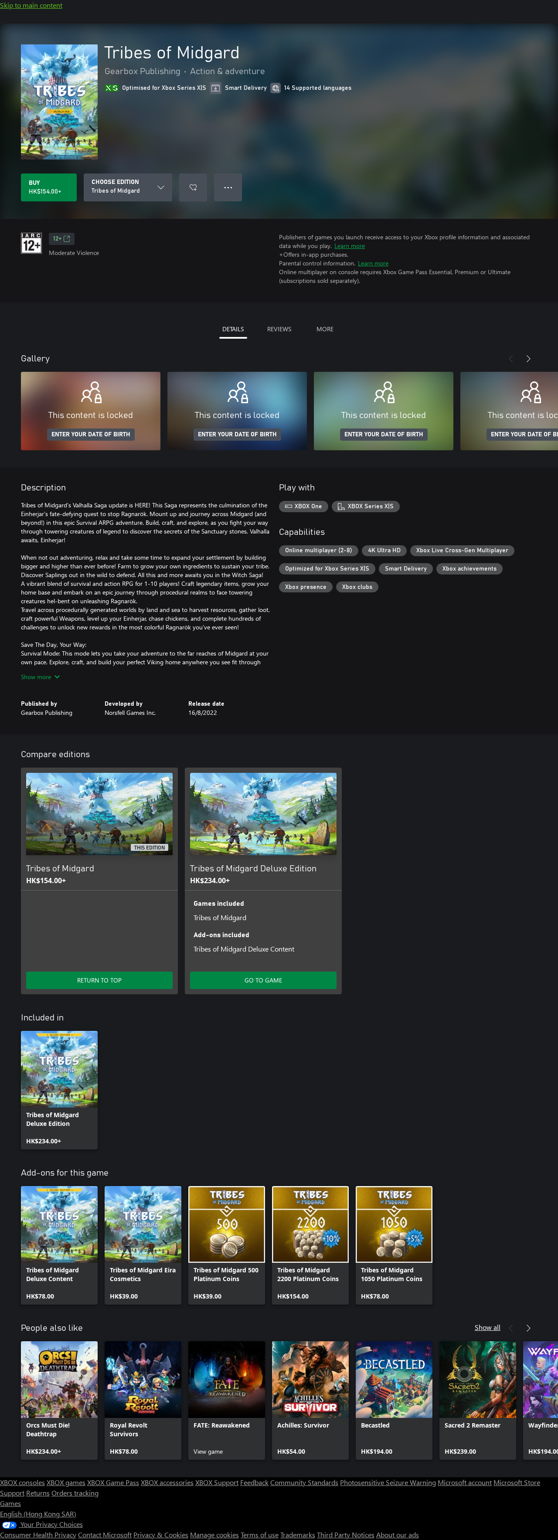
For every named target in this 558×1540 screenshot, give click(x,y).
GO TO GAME (263, 980)
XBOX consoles (22, 1482)
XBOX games (66, 1482)
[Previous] (511, 359)
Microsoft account (465, 1482)
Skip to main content (31, 5)
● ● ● (228, 187)
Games (10, 1503)
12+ (57, 239)
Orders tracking (75, 1492)
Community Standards (304, 1482)
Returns (38, 1492)
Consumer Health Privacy (38, 1534)
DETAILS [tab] (233, 329)
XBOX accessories (167, 1482)
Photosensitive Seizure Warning (388, 1482)
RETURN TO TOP (99, 980)
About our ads (397, 1534)
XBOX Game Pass (113, 1482)
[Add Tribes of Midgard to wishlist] (193, 187)
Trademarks (297, 1534)
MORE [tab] (324, 329)
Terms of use (260, 1534)
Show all (487, 1327)
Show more (36, 677)
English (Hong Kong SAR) (38, 1513)
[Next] (528, 359)
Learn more (349, 245)
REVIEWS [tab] (279, 329)
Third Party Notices (345, 1534)
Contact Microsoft (105, 1534)
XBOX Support (216, 1482)
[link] (59, 1090)
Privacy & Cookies (160, 1534)
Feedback (254, 1482)
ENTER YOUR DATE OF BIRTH (90, 435)
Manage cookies (214, 1534)
